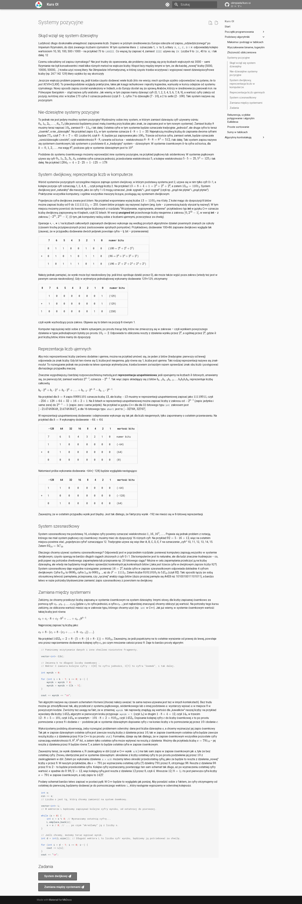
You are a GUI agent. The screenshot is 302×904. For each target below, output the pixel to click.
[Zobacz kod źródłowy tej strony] (210, 22)
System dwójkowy (56, 876)
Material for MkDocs (60, 899)
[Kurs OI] (38, 4)
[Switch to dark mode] (167, 4)
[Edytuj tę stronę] (216, 22)
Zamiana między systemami (62, 887)
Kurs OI (229, 21)
